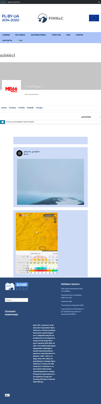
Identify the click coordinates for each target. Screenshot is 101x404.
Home (4, 107)
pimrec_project (49, 161)
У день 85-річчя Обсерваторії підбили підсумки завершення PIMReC (72, 311)
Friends (30, 107)
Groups (39, 107)
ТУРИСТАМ (56, 35)
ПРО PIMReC (20, 35)
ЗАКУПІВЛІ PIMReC (38, 35)
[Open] (50, 192)
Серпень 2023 (66, 301)
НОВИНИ (6, 35)
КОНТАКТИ (7, 40)
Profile (21, 107)
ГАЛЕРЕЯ (79, 35)
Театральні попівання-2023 (72, 305)
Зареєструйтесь (14, 2)
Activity (12, 107)
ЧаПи (68, 35)
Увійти (3, 2)
